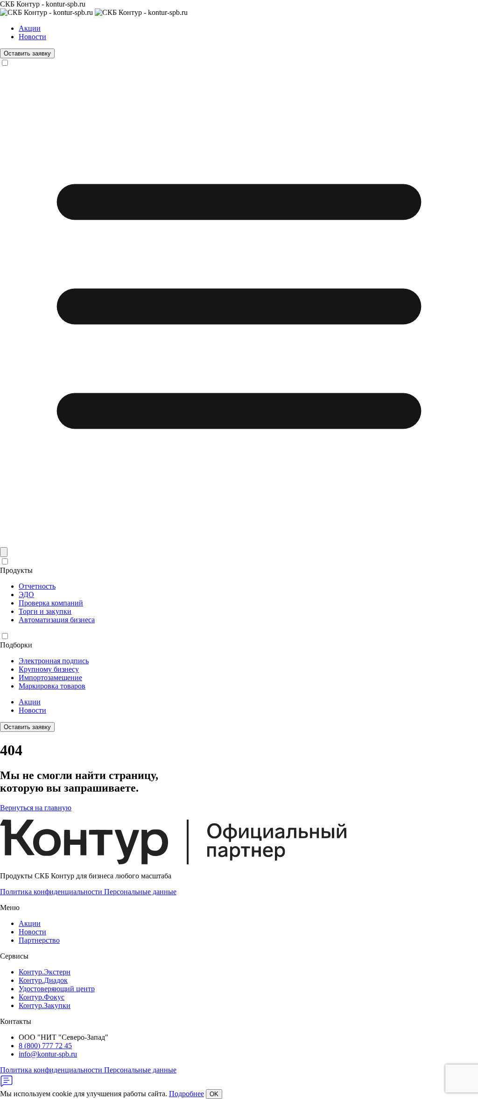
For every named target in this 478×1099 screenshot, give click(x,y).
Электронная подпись (54, 661)
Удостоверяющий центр (57, 989)
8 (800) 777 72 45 (45, 1046)
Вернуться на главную (35, 808)
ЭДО (26, 594)
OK (214, 1094)
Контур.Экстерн (44, 972)
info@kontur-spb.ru (48, 1054)
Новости (32, 37)
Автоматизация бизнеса (57, 620)
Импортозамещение (50, 678)
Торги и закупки (45, 611)
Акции (30, 28)
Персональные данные (140, 892)
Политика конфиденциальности (52, 892)
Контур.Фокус (41, 997)
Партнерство (39, 940)
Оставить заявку (27, 53)
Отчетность (37, 586)
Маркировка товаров (52, 686)
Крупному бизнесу (49, 669)
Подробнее (186, 1094)
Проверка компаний (51, 603)
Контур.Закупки (44, 1005)
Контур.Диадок (43, 980)
